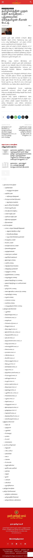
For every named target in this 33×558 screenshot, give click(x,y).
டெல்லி (7, 439)
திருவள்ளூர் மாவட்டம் (11, 315)
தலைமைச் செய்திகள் (10, 185)
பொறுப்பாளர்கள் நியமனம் (12, 199)
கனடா (7, 457)
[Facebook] (8, 117)
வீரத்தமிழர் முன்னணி (11, 269)
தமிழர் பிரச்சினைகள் (10, 491)
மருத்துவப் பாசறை (10, 272)
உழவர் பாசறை (9, 297)
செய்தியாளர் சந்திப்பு (11, 211)
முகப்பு (3, 6)
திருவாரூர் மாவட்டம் (10, 387)
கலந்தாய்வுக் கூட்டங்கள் (12, 246)
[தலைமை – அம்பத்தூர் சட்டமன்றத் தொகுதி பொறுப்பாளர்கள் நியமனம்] (6, 165)
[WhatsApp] (15, 117)
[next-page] (5, 179)
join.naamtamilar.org (16, 533)
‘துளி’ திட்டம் (17, 550)
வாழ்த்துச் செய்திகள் (12, 191)
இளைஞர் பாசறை (10, 260)
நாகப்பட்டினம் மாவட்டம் (11, 384)
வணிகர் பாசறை (10, 303)
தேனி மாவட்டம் (9, 401)
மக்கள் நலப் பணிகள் (11, 254)
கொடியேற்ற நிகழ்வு (12, 234)
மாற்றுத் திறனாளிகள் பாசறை (13, 306)
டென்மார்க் (8, 462)
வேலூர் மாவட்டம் (10, 326)
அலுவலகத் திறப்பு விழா (13, 231)
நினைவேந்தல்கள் (10, 248)
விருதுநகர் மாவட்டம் (10, 404)
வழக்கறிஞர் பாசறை (11, 294)
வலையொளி (18, 551)
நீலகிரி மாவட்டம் (9, 358)
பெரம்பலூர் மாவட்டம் (11, 375)
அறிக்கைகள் (9, 188)
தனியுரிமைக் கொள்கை (22, 553)
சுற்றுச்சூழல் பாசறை (11, 277)
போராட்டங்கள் (9, 243)
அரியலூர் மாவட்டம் (10, 378)
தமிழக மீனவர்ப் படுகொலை (13, 500)
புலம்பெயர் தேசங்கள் (10, 445)
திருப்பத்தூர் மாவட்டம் (11, 329)
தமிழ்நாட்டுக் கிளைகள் (10, 309)
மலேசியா (8, 483)
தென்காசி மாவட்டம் (10, 413)
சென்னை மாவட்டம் (10, 318)
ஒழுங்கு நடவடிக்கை (12, 202)
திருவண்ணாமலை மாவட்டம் (13, 341)
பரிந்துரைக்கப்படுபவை (9, 147)
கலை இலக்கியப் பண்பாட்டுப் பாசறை (15, 291)
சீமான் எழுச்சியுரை (10, 208)
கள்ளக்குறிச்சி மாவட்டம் (11, 346)
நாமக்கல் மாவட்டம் (10, 352)
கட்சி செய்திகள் (5, 8)
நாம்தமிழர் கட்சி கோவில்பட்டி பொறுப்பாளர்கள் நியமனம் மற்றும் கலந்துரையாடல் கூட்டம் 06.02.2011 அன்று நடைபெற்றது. (9, 132)
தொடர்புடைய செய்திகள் (9, 145)
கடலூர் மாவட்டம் (9, 381)
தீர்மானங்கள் (9, 222)
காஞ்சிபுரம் (8, 320)
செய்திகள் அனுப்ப (8, 551)
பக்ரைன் (7, 480)
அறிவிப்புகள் (9, 193)
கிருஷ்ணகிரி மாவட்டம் (11, 335)
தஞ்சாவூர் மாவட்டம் (10, 390)
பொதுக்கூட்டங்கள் (10, 240)
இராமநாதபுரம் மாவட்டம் (11, 407)
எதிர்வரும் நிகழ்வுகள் (13, 196)
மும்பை (7, 436)
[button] (31, 2)
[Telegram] (19, 117)
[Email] (26, 117)
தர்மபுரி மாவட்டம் (9, 338)
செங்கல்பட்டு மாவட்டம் (11, 323)
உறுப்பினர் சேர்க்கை (7, 550)
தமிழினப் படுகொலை (11, 494)
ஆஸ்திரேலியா (9, 485)
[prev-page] (3, 179)
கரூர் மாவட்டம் (9, 370)
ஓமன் (6, 477)
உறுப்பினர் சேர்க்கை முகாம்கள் (15, 237)
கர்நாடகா (7, 425)
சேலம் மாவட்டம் (9, 349)
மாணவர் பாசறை (10, 300)
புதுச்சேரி (11, 8)
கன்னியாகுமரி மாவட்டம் (12, 419)
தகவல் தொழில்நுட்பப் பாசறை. (13, 280)
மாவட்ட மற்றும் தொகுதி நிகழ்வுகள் (15, 228)
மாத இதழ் (25, 551)
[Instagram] (12, 543)
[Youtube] (25, 544)
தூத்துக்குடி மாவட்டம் (10, 410)
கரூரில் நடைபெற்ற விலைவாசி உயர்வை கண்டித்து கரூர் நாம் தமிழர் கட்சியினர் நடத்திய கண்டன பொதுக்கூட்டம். (25, 131)
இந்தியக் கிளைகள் (9, 422)
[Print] (23, 117)
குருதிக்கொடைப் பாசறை (12, 275)
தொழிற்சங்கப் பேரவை (11, 266)
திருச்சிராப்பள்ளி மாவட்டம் (12, 373)
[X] (12, 117)
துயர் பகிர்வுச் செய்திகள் (12, 205)
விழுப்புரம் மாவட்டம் (10, 344)
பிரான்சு (7, 459)
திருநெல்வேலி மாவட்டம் (12, 416)
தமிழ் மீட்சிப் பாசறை (10, 289)
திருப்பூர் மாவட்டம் (10, 364)
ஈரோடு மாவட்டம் (9, 355)
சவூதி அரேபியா (9, 465)
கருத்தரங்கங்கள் (9, 251)
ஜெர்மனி (7, 448)
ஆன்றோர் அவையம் (11, 257)
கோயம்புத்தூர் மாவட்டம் (11, 361)
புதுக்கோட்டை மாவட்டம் (11, 393)
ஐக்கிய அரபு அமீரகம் (11, 468)
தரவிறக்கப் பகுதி (25, 550)
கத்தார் (7, 474)
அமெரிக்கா (8, 454)
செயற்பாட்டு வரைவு (10, 553)
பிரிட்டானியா (8, 451)
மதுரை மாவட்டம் (9, 399)
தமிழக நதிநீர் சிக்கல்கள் (12, 497)
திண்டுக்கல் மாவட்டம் (11, 367)
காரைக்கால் (8, 442)
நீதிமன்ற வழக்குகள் (10, 220)
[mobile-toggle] (2, 2)
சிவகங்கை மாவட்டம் (11, 396)
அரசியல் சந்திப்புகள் (11, 217)
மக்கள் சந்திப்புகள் (10, 214)
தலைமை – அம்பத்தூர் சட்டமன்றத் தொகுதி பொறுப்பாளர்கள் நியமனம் (19, 165)
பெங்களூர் (8, 433)
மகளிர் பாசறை (9, 263)
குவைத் (7, 471)
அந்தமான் (8, 428)
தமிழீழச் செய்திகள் (9, 488)
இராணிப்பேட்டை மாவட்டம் (12, 332)
